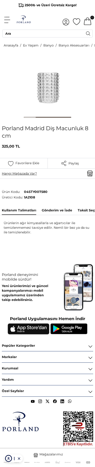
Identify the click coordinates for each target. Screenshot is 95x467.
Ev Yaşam (31, 45)
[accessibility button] (8, 458)
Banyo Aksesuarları (74, 45)
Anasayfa (11, 45)
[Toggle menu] (9, 19)
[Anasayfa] (23, 20)
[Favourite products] (76, 20)
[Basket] (88, 20)
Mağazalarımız (51, 454)
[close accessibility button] (19, 458)
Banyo (48, 45)
